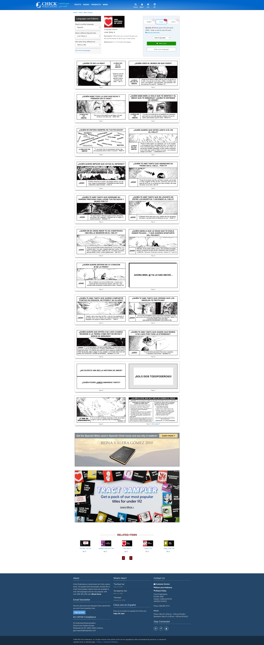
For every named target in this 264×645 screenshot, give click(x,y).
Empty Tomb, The (169, 548)
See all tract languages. (83, 50)
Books (86, 4)
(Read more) (96, 594)
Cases (173, 22)
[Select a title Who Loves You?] (87, 45)
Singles (149, 22)
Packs (161, 22)
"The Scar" (117, 598)
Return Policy (160, 591)
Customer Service (162, 584)
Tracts (77, 4)
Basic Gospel (88, 12)
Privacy (99, 642)
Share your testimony (163, 587)
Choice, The (148, 548)
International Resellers (111, 642)
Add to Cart (162, 43)
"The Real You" (119, 584)
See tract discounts (153, 32)
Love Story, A (127, 548)
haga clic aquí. (119, 613)
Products (96, 4)
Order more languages (161, 49)
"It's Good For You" (120, 591)
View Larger (155, 424)
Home (75, 12)
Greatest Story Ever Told (106, 548)
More (105, 4)
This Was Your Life (85, 548)
